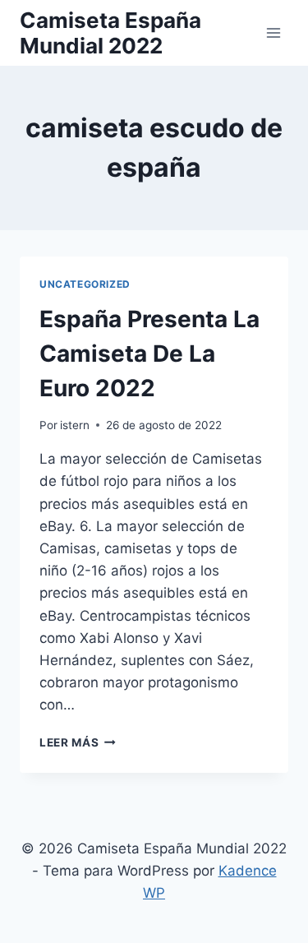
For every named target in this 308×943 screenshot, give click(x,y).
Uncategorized (85, 284)
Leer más (77, 742)
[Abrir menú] (273, 32)
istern (75, 425)
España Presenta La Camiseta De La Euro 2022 (149, 353)
